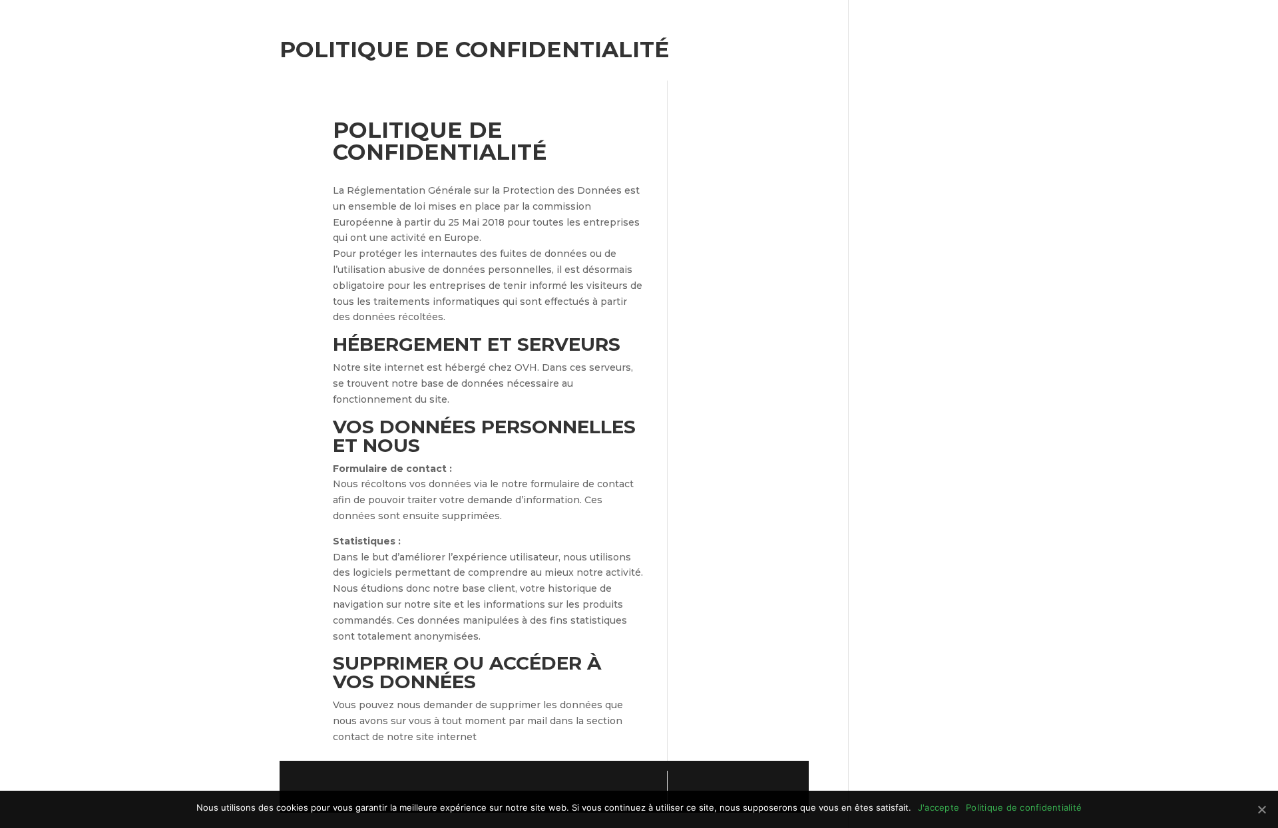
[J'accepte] (1261, 809)
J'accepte (938, 807)
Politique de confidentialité (1024, 807)
